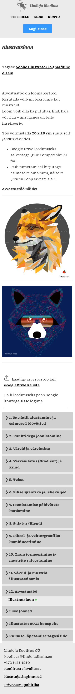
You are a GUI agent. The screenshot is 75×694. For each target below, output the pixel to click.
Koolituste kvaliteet (23, 668)
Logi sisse (38, 28)
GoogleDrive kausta (22, 385)
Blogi (38, 17)
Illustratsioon (21, 599)
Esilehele (20, 17)
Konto (54, 17)
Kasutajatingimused (23, 676)
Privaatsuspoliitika (21, 684)
